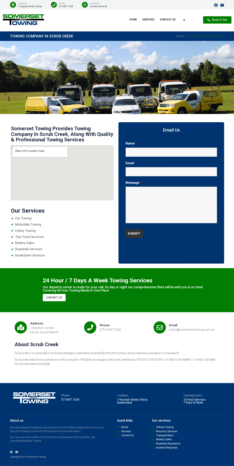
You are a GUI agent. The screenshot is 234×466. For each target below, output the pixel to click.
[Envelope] (222, 5)
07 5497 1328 (66, 6)
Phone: (105, 325)
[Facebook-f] (216, 5)
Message (133, 183)
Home (180, 36)
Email (131, 163)
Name (131, 143)
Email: (173, 325)
